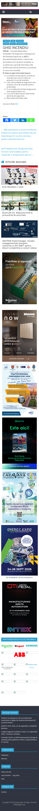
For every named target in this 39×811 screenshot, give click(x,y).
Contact (4, 792)
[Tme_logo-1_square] (7, 692)
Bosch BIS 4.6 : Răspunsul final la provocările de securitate (17, 213)
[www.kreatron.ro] (31, 664)
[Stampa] (31, 681)
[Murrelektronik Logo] (7, 674)
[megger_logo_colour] (19, 692)
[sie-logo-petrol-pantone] (31, 646)
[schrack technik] (19, 681)
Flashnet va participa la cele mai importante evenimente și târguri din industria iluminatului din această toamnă (18, 720)
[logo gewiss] (7, 664)
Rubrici (13, 44)
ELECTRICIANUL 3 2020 (12, 187)
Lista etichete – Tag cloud (10, 775)
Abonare (4, 759)
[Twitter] (15, 120)
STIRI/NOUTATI (21, 44)
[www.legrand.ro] (19, 646)
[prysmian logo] (7, 681)
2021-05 (6, 41)
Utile (2, 779)
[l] (31, 653)
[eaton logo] (7, 653)
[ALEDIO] (19, 674)
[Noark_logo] (19, 664)
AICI (16, 104)
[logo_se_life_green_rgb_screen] (7, 646)
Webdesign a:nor (19, 804)
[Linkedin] (23, 120)
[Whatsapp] (31, 120)
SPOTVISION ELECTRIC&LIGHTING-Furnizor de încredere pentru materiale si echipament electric (17, 151)
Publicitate (4, 755)
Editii (12, 41)
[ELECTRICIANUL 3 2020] (19, 167)
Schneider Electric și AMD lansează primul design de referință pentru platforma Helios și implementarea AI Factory (19, 739)
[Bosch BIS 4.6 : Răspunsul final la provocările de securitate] (19, 192)
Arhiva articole (6, 772)
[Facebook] (7, 120)
